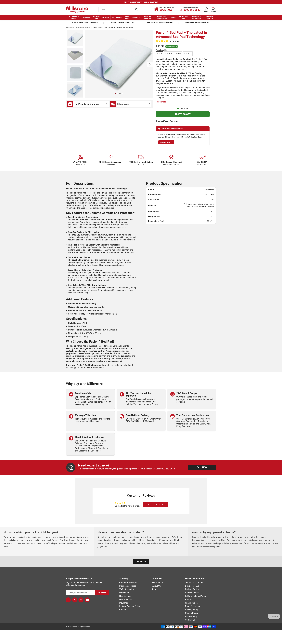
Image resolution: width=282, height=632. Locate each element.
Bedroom (105, 17)
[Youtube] (87, 599)
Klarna (188, 599)
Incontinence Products (74, 17)
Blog (154, 589)
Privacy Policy (191, 610)
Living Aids (127, 17)
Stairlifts (136, 17)
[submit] (136, 9)
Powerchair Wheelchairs (162, 17)
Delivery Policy (192, 589)
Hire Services (125, 596)
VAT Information (126, 589)
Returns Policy (192, 593)
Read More (161, 102)
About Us (156, 586)
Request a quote (165, 142)
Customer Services (128, 582)
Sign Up (102, 592)
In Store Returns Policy (129, 606)
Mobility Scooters (147, 17)
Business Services (209, 17)
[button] (213, 8)
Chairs (173, 17)
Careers (122, 610)
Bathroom (86, 17)
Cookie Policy (191, 613)
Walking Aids (96, 17)
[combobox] (119, 9)
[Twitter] (74, 599)
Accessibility (191, 616)
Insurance (123, 603)
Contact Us (141, 561)
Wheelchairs (117, 17)
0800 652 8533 (167, 468)
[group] (119, 64)
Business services (127, 586)
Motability (124, 593)
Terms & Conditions (194, 582)
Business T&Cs (192, 586)
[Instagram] (80, 599)
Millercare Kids (183, 17)
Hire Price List (125, 599)
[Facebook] (68, 599)
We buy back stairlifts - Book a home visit (141, 2)
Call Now (202, 467)
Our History (157, 582)
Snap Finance (191, 603)
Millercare (74, 626)
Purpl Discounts (192, 606)
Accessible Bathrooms (196, 17)
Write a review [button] (155, 504)
